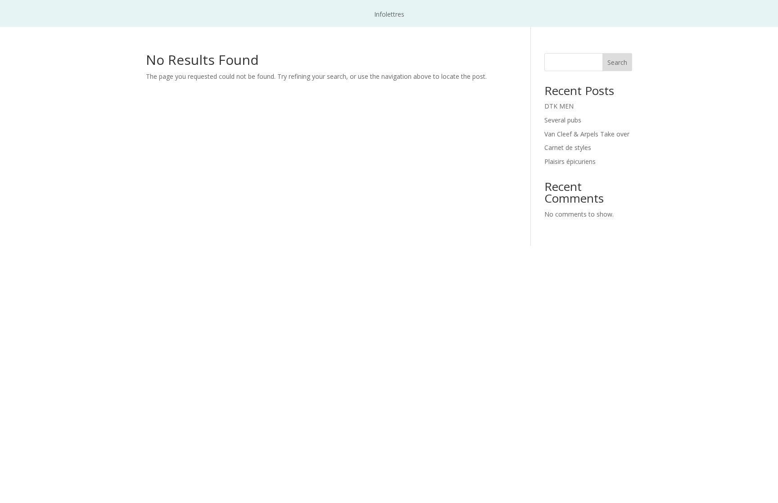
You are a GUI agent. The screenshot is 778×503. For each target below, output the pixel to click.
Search (617, 62)
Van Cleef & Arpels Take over (586, 134)
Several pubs (562, 120)
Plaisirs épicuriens (570, 161)
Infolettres (389, 14)
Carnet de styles (567, 147)
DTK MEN (559, 106)
